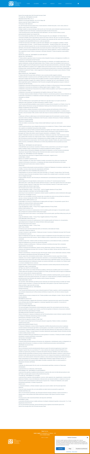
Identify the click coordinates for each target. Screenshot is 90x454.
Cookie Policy (68, 451)
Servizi (45, 3)
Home (28, 3)
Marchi (52, 3)
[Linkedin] (78, 4)
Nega (70, 448)
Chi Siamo (36, 3)
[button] (87, 437)
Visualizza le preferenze (81, 448)
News (59, 3)
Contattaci (68, 3)
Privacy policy (74, 451)
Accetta (60, 448)
